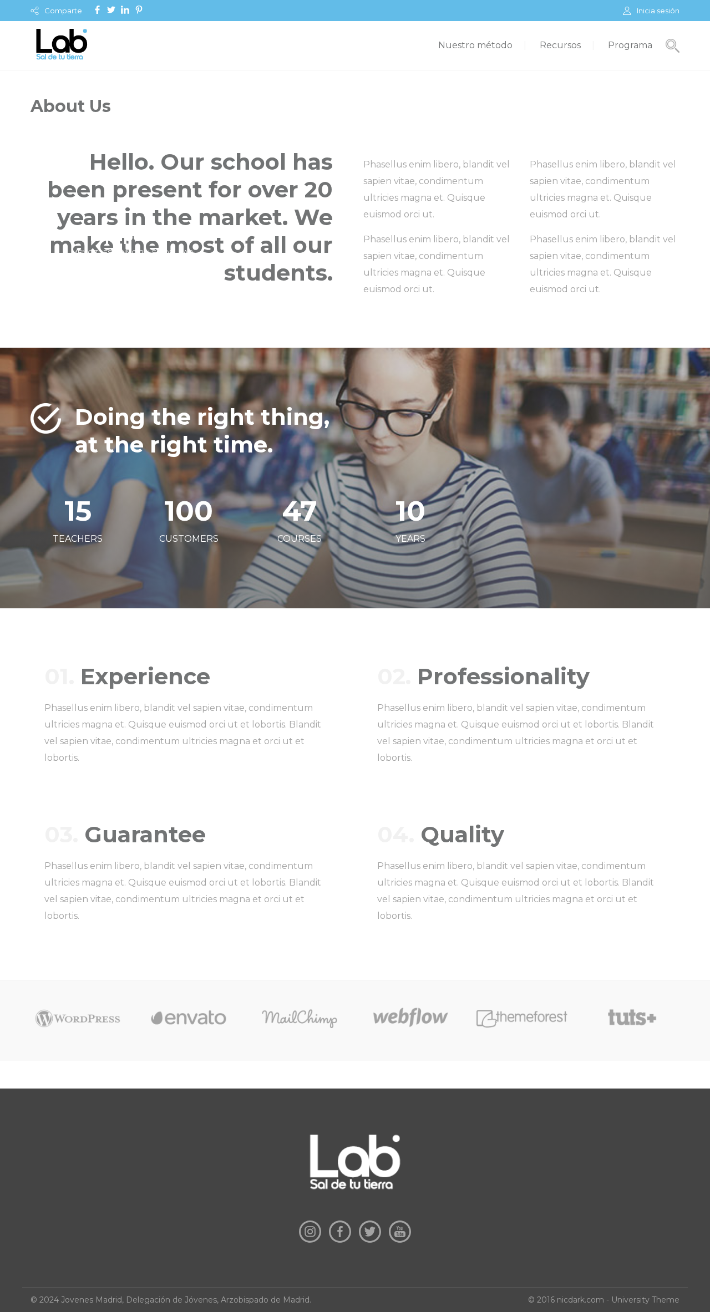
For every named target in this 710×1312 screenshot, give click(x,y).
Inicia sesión (658, 10)
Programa (630, 45)
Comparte (63, 10)
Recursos (560, 45)
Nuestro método (475, 45)
